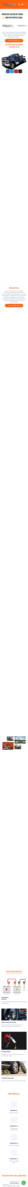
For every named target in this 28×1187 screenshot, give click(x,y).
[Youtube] (16, 71)
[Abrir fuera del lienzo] (25, 4)
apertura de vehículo (8, 1022)
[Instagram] (20, 71)
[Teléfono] (22, 4)
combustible (5, 1052)
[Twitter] (12, 71)
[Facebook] (19, 4)
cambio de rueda (7, 1078)
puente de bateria (4, 998)
